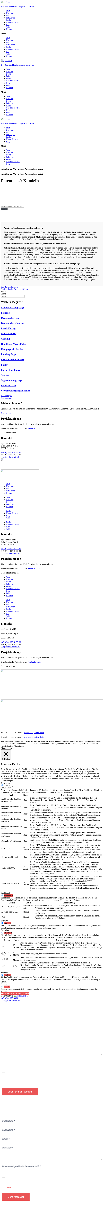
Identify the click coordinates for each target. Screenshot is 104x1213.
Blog (8, 24)
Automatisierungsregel (12, 307)
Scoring (5, 375)
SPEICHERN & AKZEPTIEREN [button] (15, 993)
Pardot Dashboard (11, 370)
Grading (5, 338)
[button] (52, 33)
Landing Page (8, 354)
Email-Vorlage (8, 328)
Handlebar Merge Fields (13, 344)
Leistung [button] (4, 921)
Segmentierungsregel (11, 380)
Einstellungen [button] (7, 746)
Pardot (8, 20)
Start (8, 11)
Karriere (9, 29)
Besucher (5, 312)
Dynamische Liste (10, 318)
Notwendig (8, 785)
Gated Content (8, 333)
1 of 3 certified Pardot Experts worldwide (17, 6)
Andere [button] (4, 984)
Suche (4, 209)
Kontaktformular (34, 428)
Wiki (8, 27)
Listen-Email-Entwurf (12, 359)
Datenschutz (39, 733)
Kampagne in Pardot (12, 349)
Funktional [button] (5, 893)
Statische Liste (8, 385)
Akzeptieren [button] (19, 746)
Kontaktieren (6, 413)
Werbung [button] (4, 972)
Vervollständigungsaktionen (15, 390)
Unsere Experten (13, 22)
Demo (8, 15)
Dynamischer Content (12, 323)
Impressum (28, 733)
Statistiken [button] (5, 930)
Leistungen (10, 18)
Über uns (9, 13)
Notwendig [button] (5, 783)
